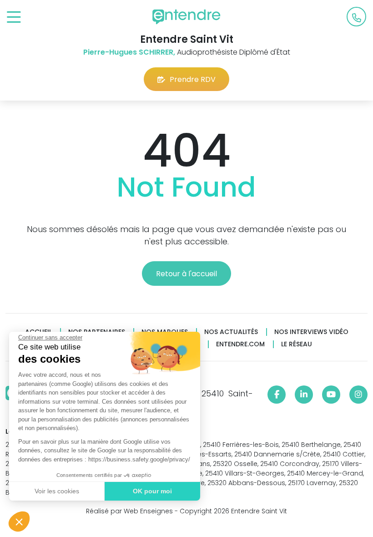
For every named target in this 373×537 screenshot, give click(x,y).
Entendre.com (240, 344)
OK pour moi (152, 491)
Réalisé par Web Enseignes (129, 511)
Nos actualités (231, 332)
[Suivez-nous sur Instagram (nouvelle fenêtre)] (358, 394)
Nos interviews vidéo (311, 332)
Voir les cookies (57, 491)
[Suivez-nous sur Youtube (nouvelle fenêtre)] (331, 394)
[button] (19, 521)
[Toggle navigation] (14, 17)
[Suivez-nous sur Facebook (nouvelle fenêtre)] (276, 394)
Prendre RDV (193, 79)
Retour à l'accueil (186, 273)
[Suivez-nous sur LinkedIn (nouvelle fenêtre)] (304, 394)
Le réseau (296, 344)
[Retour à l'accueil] (186, 17)
